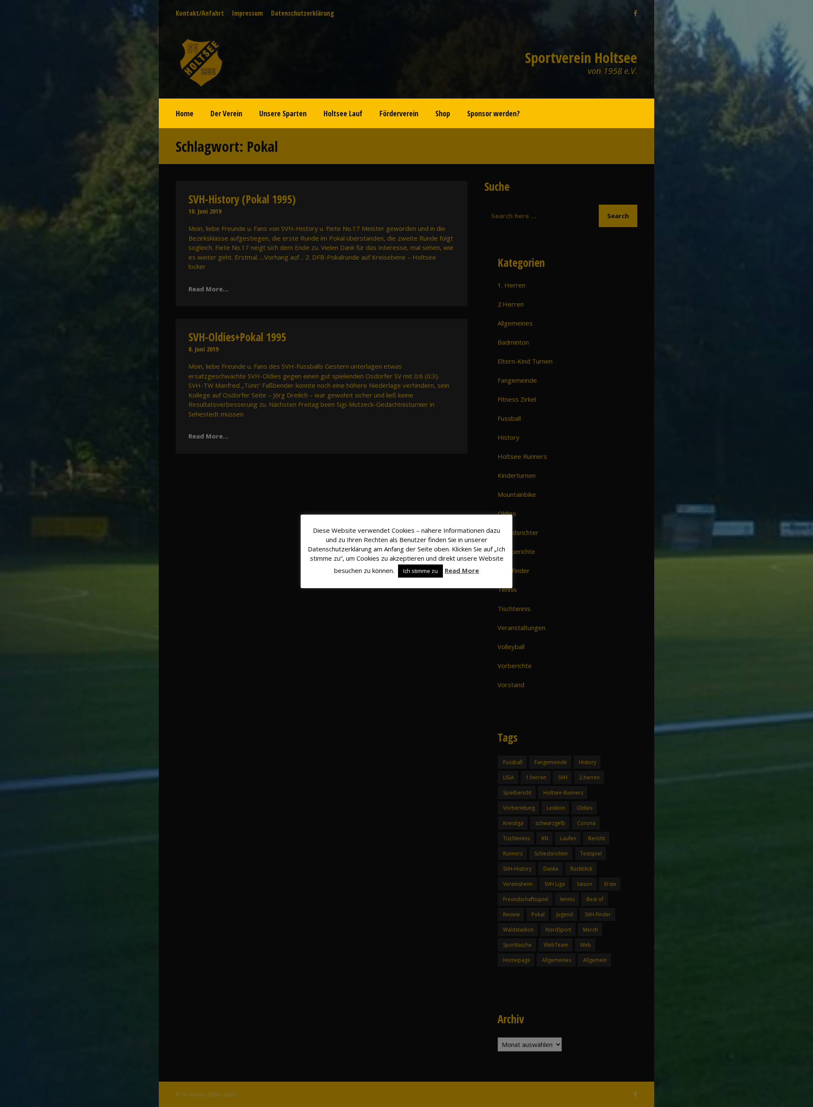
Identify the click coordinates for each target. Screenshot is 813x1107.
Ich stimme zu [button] (420, 571)
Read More (462, 570)
